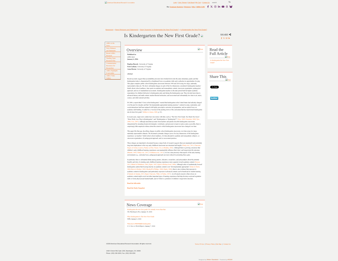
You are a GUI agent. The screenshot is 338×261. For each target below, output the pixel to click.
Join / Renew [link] (182, 2)
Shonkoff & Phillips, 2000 (154, 169)
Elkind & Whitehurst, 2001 (139, 164)
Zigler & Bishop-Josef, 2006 (166, 164)
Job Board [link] (191, 2)
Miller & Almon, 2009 (150, 112)
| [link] (201, 2)
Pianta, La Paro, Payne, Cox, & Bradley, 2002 (158, 148)
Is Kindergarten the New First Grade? (193, 30)
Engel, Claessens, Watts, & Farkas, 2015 (157, 174)
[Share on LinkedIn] (229, 38)
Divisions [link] (187, 7)
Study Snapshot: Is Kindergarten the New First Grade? (159, 30)
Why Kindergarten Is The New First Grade (140, 216)
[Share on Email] (226, 38)
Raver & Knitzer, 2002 (138, 169)
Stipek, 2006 (168, 169)
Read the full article (133, 183)
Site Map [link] (218, 244)
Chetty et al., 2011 (188, 145)
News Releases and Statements (126, 30)
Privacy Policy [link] (210, 244)
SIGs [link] (193, 7)
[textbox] (217, 2)
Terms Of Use (199, 244)
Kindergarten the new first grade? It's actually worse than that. (146, 209)
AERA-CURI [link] (200, 7)
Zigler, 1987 (153, 164)
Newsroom (109, 30)
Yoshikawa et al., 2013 (156, 152)
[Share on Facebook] (221, 38)
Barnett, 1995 (132, 152)
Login (175, 2)
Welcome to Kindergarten (139, 224)
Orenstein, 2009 (191, 119)
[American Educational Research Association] (120, 4)
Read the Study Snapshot (136, 188)
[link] (208, 6)
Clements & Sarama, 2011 (136, 174)
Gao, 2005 (181, 119)
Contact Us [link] (206, 2)
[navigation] (112, 18)
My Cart (198, 2)
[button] (230, 2)
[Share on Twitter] (224, 38)
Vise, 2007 (134, 121)
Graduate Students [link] (176, 7)
